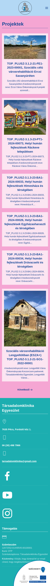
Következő (23, 389)
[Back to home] (25, 8)
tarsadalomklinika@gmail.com (19, 461)
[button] (46, 8)
